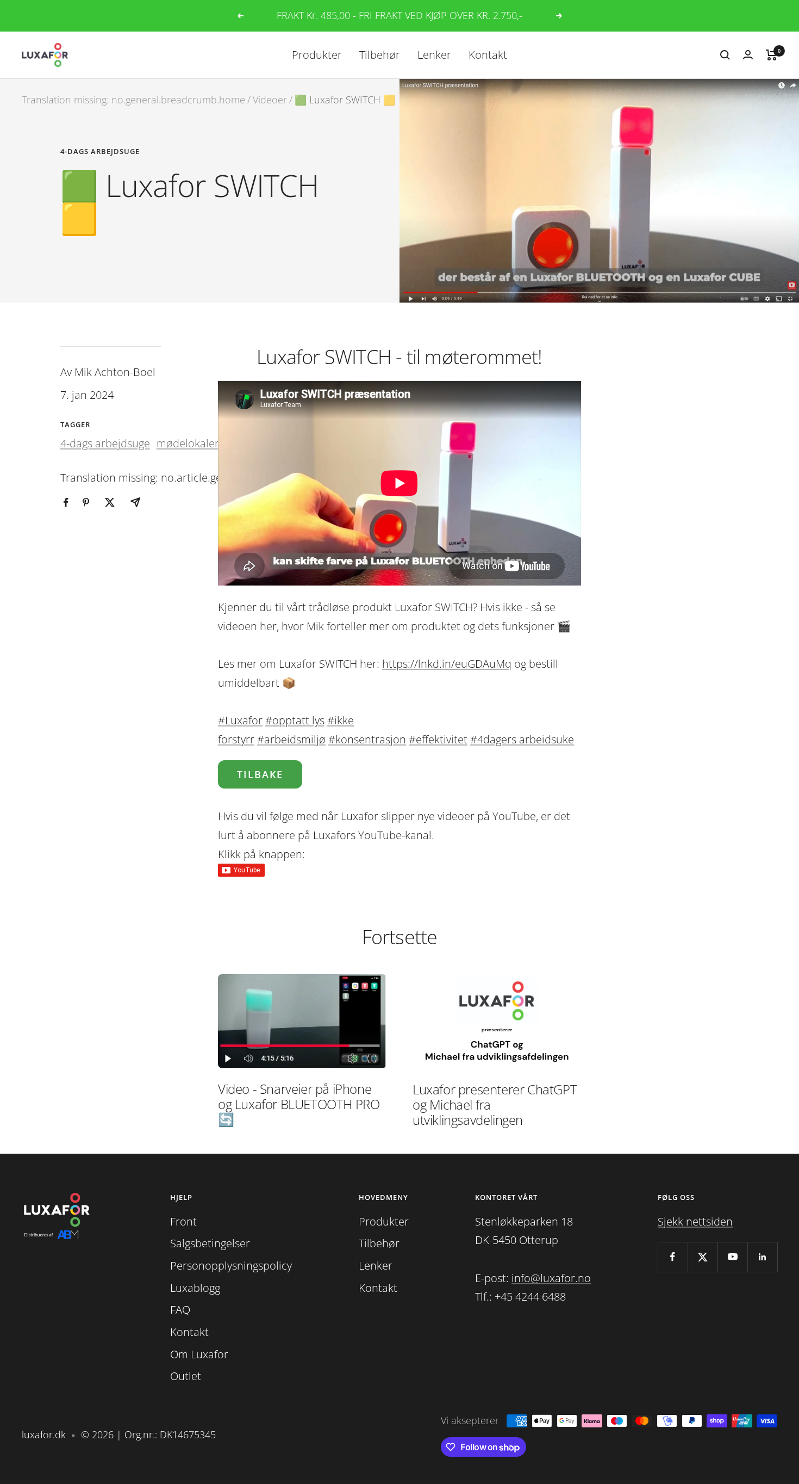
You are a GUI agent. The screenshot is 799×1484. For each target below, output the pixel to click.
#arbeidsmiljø (291, 739)
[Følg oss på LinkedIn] (762, 1257)
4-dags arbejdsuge (100, 151)
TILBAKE (260, 774)
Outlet (185, 1376)
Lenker (434, 54)
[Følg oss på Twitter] (702, 1257)
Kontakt (488, 54)
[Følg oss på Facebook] (673, 1257)
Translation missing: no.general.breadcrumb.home (133, 99)
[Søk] (725, 55)
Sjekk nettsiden (695, 1221)
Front (183, 1221)
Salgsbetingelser (210, 1243)
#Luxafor (240, 720)
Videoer (270, 99)
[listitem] (66, 502)
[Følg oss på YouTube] (732, 1257)
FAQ (180, 1309)
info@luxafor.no (551, 1278)
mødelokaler (188, 443)
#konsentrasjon (367, 739)
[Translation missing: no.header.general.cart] (771, 55)
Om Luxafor (199, 1354)
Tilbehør (379, 54)
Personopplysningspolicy (231, 1265)
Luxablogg (195, 1287)
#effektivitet (438, 739)
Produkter (317, 54)
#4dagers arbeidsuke (522, 739)
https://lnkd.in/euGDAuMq (446, 663)
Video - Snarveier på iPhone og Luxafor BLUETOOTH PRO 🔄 (298, 1104)
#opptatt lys (294, 720)
